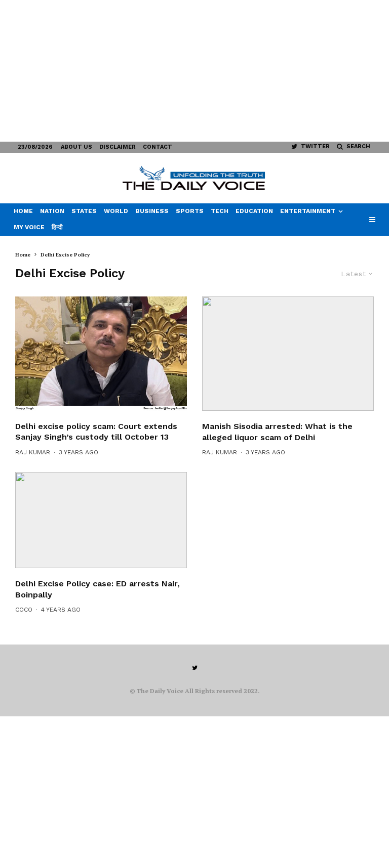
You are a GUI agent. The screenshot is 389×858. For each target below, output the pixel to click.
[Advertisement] (194, 71)
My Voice (29, 227)
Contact (157, 147)
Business (152, 210)
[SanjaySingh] (101, 353)
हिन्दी (57, 227)
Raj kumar (32, 452)
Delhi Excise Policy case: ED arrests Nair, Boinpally (97, 589)
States (84, 210)
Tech (219, 210)
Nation (52, 210)
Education (254, 210)
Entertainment (307, 210)
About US (76, 147)
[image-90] (288, 353)
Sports (190, 210)
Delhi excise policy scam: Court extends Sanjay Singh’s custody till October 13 (96, 431)
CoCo (23, 609)
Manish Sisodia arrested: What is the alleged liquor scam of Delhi (277, 431)
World (116, 210)
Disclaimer (117, 147)
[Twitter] (194, 668)
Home (23, 210)
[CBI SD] (101, 520)
